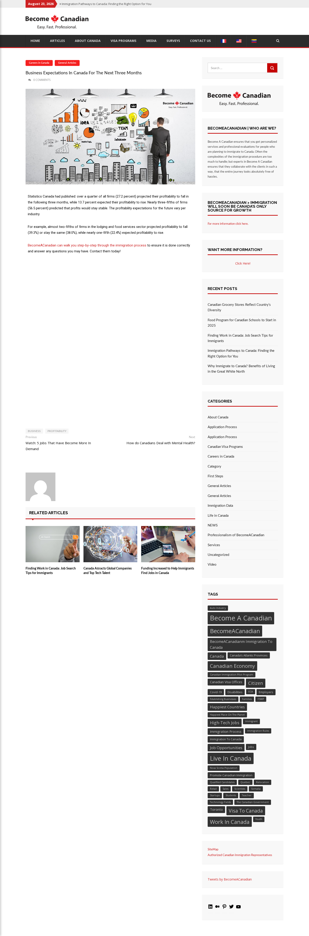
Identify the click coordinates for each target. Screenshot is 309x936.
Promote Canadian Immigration (231, 775)
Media (151, 41)
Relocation (262, 782)
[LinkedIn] (210, 908)
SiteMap (213, 849)
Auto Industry (218, 608)
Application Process (222, 427)
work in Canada (230, 821)
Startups (215, 795)
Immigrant (251, 721)
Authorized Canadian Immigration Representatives (240, 855)
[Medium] (217, 908)
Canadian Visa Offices (226, 682)
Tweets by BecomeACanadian (230, 879)
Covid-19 (216, 692)
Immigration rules (258, 730)
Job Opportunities (226, 747)
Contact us (200, 41)
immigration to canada (226, 739)
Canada (217, 656)
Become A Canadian (241, 617)
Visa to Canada (246, 810)
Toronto (216, 809)
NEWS (213, 525)
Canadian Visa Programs (225, 447)
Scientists (239, 788)
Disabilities (235, 692)
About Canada (88, 41)
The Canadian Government (253, 802)
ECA (250, 691)
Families (247, 699)
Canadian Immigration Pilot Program (231, 674)
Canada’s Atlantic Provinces (249, 655)
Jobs (251, 747)
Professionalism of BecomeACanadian (236, 535)
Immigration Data (220, 505)
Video (212, 564)
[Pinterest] (224, 908)
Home (35, 41)
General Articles (67, 63)
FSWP (261, 699)
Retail (213, 788)
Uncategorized (218, 555)
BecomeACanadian (235, 631)
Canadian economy (232, 665)
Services (214, 545)
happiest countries (227, 706)
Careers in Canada (39, 63)
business (34, 431)
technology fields (220, 802)
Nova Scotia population (223, 768)
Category (214, 466)
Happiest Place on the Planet (227, 714)
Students (231, 795)
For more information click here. (228, 223)
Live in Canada (230, 758)
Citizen (255, 683)
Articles (57, 41)
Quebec (245, 782)
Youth (258, 819)
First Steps (215, 476)
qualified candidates (222, 782)
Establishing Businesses (223, 699)
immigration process (225, 731)
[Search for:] (243, 68)
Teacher (247, 795)
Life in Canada (218, 515)
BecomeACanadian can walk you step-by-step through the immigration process (87, 245)
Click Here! (242, 263)
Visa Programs (123, 41)
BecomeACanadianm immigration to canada (241, 644)
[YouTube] (238, 908)
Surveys (173, 41)
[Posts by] (26, 80)
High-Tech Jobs (224, 722)
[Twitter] (231, 908)
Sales (225, 788)
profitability (57, 431)
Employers (266, 692)
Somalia (256, 788)
